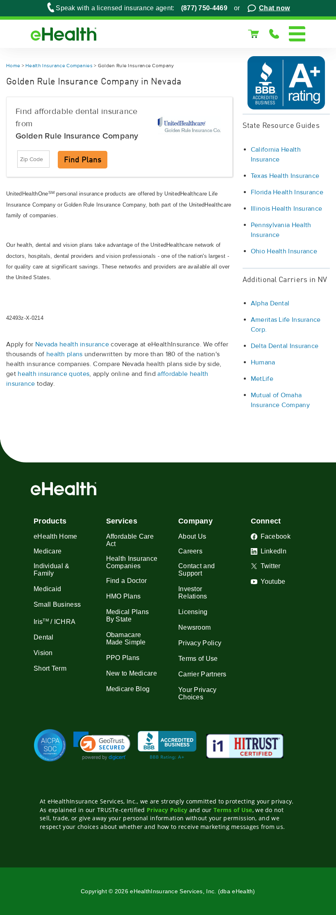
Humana (263, 362)
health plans (64, 354)
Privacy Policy (167, 810)
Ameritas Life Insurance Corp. (286, 325)
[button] (102, 746)
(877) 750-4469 (204, 8)
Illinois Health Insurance (286, 209)
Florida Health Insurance (287, 192)
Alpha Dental (270, 303)
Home (13, 66)
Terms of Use (232, 810)
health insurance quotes (53, 374)
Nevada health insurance (72, 344)
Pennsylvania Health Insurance (281, 230)
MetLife (262, 379)
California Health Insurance (276, 155)
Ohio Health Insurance (284, 251)
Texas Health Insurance (285, 176)
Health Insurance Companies (59, 66)
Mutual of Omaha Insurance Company (280, 400)
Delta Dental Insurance (285, 346)
